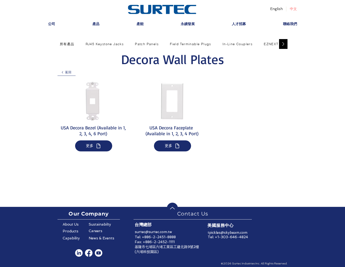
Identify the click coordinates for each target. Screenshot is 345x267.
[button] (67, 44)
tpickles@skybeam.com (227, 232)
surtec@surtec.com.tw (153, 232)
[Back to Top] (172, 208)
